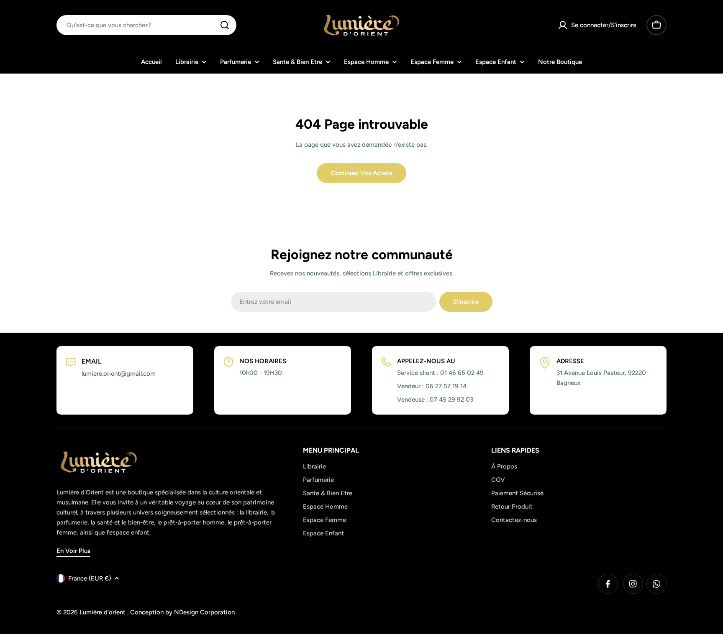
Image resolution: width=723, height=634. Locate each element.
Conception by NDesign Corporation (182, 612)
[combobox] (146, 25)
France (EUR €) (89, 578)
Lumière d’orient (103, 612)
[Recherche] (225, 25)
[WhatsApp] (656, 584)
